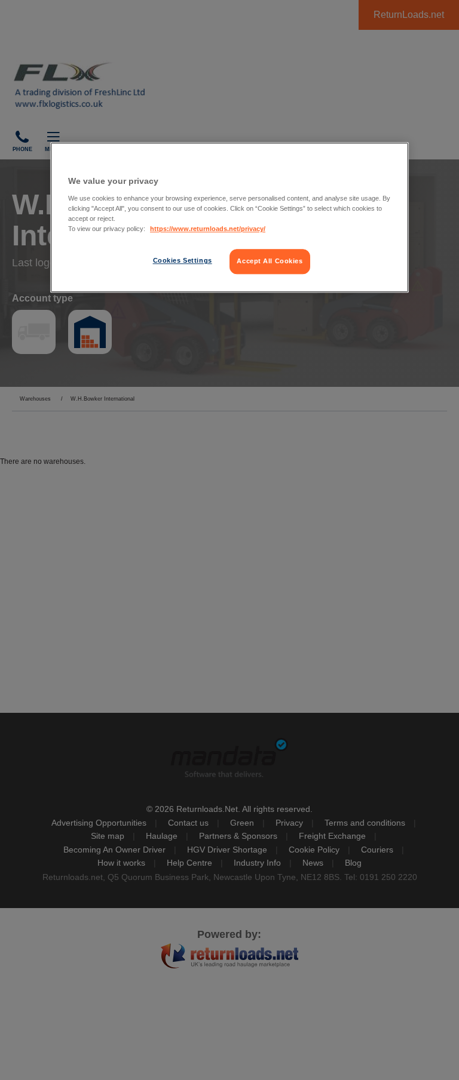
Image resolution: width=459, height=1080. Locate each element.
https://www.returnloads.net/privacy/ (207, 228)
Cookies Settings (182, 260)
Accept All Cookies (269, 260)
